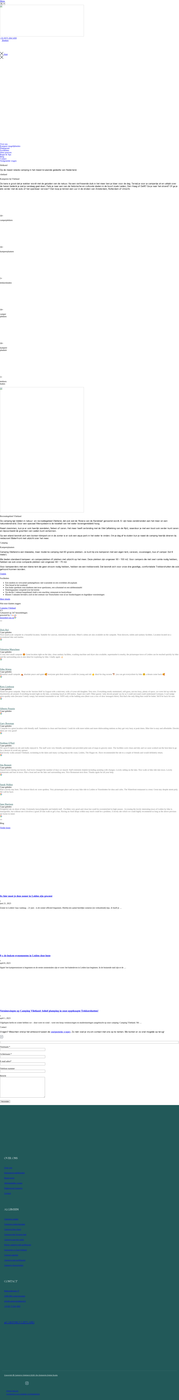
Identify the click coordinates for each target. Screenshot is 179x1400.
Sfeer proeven (6, 152)
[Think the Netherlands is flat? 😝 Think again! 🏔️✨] (19, 1361)
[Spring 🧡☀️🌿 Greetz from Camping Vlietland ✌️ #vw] (30, 1354)
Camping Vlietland (8, 608)
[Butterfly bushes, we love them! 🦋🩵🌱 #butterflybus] (40, 1334)
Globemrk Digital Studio (48, 1375)
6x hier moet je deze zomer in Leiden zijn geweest (26, 896)
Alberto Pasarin (7, 708)
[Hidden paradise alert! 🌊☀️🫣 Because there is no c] (40, 1348)
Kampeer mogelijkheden (10, 146)
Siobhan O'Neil (7, 743)
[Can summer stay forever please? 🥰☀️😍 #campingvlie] (8, 1341)
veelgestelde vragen (60, 1031)
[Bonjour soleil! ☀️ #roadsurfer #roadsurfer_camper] (19, 1348)
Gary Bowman (7, 723)
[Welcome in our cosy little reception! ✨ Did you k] (19, 1354)
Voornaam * (5, 1047)
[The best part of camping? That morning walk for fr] (40, 1354)
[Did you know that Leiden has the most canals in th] (30, 1341)
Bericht (3, 1076)
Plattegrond (4, 148)
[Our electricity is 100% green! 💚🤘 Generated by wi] (40, 1361)
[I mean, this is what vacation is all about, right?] (8, 1354)
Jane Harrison (6, 804)
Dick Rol (4, 629)
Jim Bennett (5, 765)
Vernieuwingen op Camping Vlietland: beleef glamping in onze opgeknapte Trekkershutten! (49, 1010)
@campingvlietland (19, 1322)
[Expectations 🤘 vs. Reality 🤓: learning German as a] (8, 1334)
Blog (2, 157)
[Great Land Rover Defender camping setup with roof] (8, 1361)
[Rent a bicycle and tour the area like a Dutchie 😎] (30, 1348)
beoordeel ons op (7, 618)
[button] (89, 146)
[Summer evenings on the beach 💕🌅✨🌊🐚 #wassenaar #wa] (40, 1341)
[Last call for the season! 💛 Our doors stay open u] (30, 1334)
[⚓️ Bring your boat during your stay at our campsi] (19, 1341)
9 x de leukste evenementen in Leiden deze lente (25, 955)
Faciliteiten (4, 150)
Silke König (5, 669)
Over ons (4, 144)
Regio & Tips (5, 155)
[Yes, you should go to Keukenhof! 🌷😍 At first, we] (30, 1361)
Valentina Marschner (10, 649)
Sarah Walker (6, 784)
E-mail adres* (5, 1061)
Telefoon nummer (7, 1068)
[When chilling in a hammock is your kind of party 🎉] (19, 1334)
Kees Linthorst (7, 686)
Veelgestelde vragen (8, 161)
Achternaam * (6, 1054)
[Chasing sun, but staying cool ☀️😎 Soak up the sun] (8, 1348)
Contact (3, 159)
